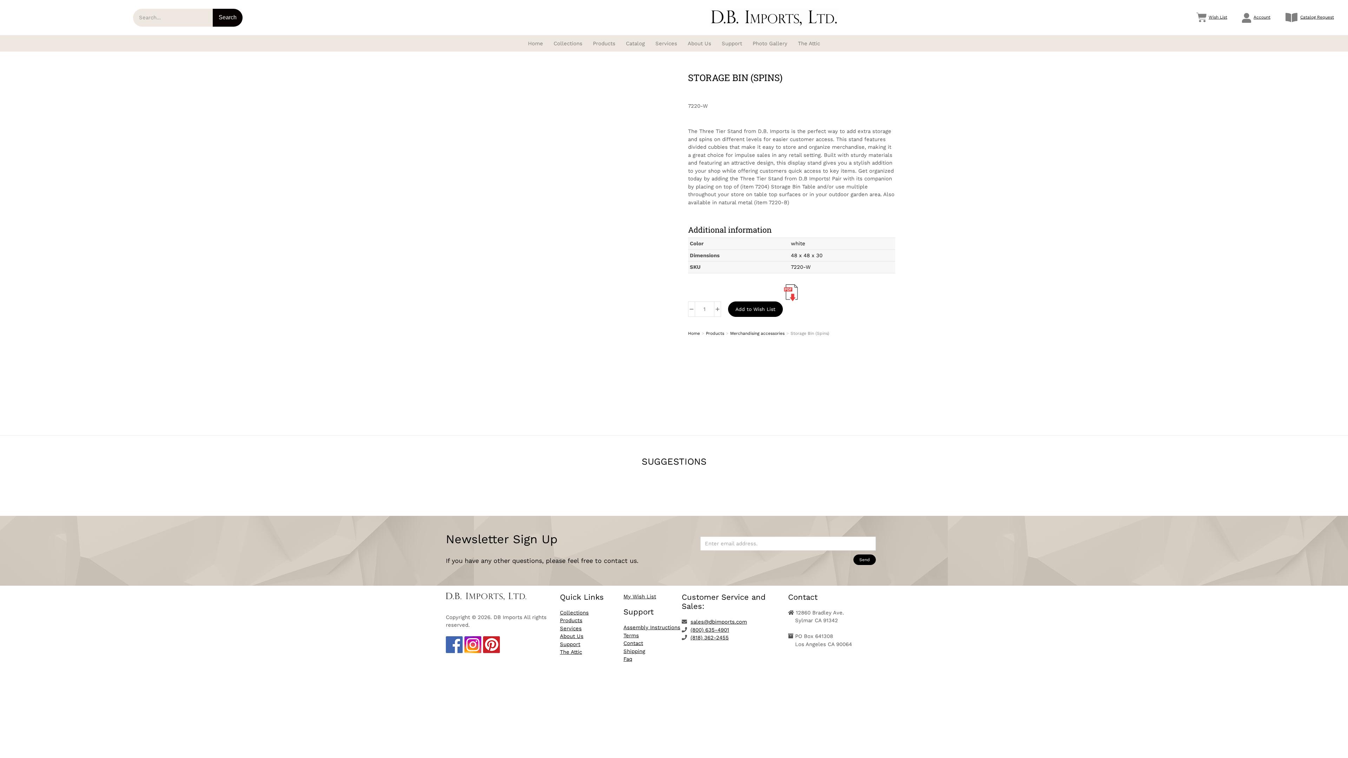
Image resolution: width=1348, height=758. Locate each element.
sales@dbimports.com (718, 622)
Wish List (1218, 17)
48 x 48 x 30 (806, 255)
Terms (631, 635)
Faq (627, 659)
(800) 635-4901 (709, 630)
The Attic (571, 652)
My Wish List (639, 596)
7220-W (801, 267)
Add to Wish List (755, 309)
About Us (571, 636)
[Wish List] (1201, 17)
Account (1262, 17)
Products (571, 620)
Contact (633, 643)
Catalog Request (1317, 17)
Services (571, 628)
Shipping (634, 651)
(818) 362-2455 (709, 637)
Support (570, 644)
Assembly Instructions (651, 627)
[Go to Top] (1337, 747)
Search (228, 17)
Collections (574, 613)
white (798, 243)
